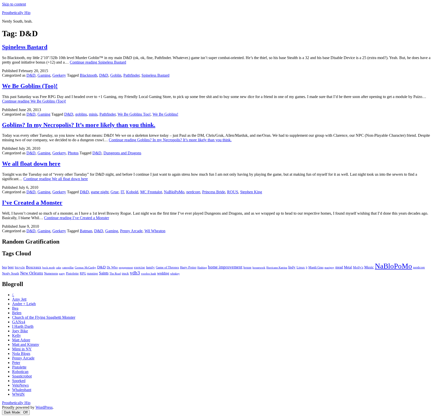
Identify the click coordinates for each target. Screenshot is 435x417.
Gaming (44, 75)
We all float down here (31, 163)
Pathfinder (131, 75)
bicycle (20, 267)
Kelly (16, 335)
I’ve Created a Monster (32, 202)
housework (258, 267)
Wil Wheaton (154, 231)
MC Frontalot (151, 192)
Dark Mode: (13, 412)
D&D (30, 75)
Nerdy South (10, 273)
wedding (163, 273)
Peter (16, 362)
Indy (292, 267)
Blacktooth (88, 75)
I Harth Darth (22, 326)
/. (13, 295)
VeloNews (20, 385)
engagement (126, 267)
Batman (86, 231)
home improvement (225, 267)
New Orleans (31, 273)
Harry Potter (188, 267)
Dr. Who (112, 267)
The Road (115, 273)
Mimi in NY (22, 349)
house (247, 267)
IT (122, 192)
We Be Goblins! (165, 114)
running (92, 273)
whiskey (175, 273)
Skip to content (14, 4)
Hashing (202, 267)
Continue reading (98, 62)
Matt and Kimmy (25, 344)
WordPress (44, 407)
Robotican (20, 371)
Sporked (18, 381)
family (150, 267)
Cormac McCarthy (85, 267)
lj (306, 267)
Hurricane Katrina (276, 267)
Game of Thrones (167, 267)
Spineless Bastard (24, 47)
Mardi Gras (315, 267)
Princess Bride (213, 192)
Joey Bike (20, 331)
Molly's (358, 267)
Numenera (51, 273)
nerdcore (193, 192)
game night (99, 192)
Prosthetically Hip (16, 13)
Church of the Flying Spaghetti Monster (43, 317)
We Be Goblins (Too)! (30, 86)
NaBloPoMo (174, 192)
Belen (16, 313)
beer (11, 267)
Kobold (132, 192)
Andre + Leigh (24, 304)
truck (125, 273)
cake (58, 267)
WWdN (18, 394)
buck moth (48, 267)
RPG (83, 273)
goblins (81, 114)
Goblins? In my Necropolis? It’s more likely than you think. (78, 125)
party (62, 273)
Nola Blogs (21, 353)
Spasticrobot (22, 376)
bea (4, 267)
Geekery (59, 75)
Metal (348, 267)
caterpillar (68, 267)
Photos (73, 153)
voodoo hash (148, 273)
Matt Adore (21, 340)
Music (369, 267)
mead (339, 267)
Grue (115, 192)
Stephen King (251, 192)
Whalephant (21, 390)
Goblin (115, 75)
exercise (139, 267)
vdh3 (135, 272)
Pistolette (72, 273)
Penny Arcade (131, 231)
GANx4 (18, 322)
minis (93, 114)
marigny (329, 267)
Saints (103, 273)
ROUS (232, 192)
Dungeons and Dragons (122, 153)
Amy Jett (19, 299)
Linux (301, 267)
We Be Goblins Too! (134, 114)
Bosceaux (33, 267)
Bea (15, 308)
